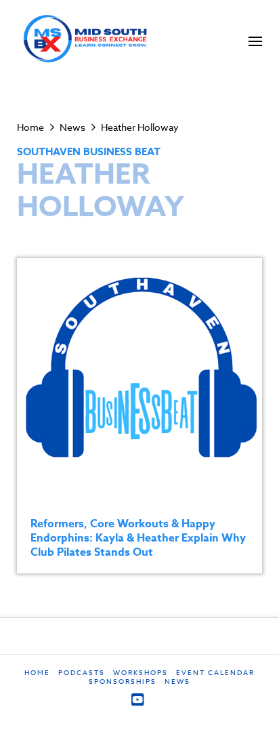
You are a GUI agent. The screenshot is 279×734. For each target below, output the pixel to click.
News (177, 681)
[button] (255, 41)
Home (37, 672)
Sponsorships (122, 681)
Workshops (140, 672)
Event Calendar (215, 672)
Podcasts (81, 672)
